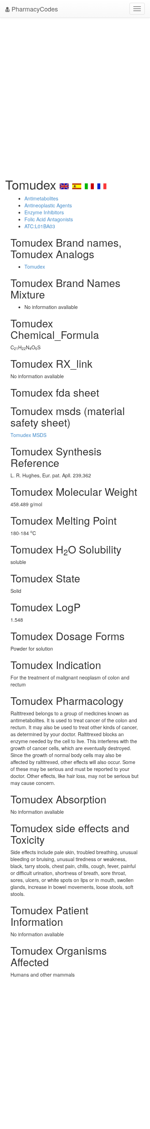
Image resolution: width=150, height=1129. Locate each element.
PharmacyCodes (34, 8)
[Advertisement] (75, 95)
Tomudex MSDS (28, 434)
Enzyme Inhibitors (44, 212)
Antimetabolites (41, 198)
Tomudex (34, 266)
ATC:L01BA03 (39, 226)
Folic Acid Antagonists (48, 219)
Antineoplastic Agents (48, 205)
